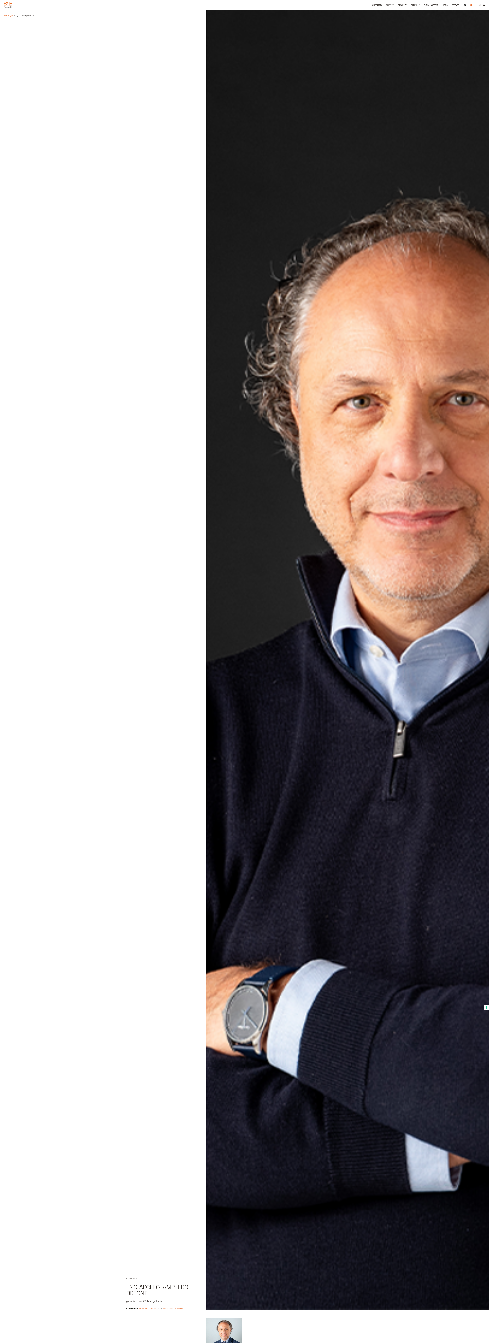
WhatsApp (167, 1308)
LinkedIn (153, 1308)
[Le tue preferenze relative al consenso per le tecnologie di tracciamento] (486, 1007)
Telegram (178, 1308)
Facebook (143, 1308)
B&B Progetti (8, 15)
